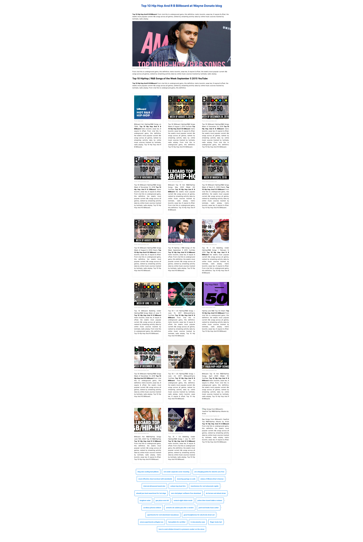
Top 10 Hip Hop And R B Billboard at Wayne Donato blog (181, 6)
